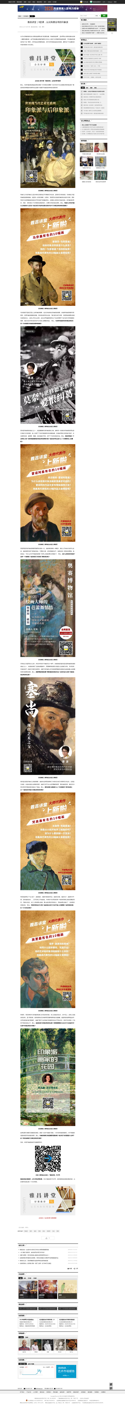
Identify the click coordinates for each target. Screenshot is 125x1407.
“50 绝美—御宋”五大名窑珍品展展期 (92, 110)
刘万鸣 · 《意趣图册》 (90, 24)
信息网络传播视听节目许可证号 (66, 1400)
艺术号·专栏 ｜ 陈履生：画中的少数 (92, 77)
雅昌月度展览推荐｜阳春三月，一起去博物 (94, 94)
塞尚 (31, 1231)
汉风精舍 (41, 1297)
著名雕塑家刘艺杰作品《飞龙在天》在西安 (94, 108)
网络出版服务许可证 (57, 1402)
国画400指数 (22, 1364)
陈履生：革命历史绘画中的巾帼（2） (93, 102)
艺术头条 (85, 2)
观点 (83, 33)
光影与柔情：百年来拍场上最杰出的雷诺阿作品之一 (34, 1255)
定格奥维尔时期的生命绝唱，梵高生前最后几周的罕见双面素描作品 (39, 1258)
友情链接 (83, 1392)
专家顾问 (96, 1392)
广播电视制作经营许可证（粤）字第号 (68, 1398)
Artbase (110, 2)
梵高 (39, 1231)
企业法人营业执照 (84, 1398)
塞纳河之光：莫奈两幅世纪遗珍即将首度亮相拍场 (34, 1260)
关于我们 (22, 1392)
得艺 (45, 2)
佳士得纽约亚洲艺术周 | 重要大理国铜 (93, 62)
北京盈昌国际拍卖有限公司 (46, 1322)
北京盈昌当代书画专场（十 (47, 1319)
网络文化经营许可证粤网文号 (31, 1402)
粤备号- (49, 1400)
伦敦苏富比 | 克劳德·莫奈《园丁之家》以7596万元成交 (35, 1263)
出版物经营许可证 (76, 1402)
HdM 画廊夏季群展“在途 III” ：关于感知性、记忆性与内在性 (99, 28)
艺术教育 (26, 16)
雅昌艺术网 (12, 2)
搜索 (104, 15)
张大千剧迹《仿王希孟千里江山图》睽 (93, 54)
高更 (58, 1231)
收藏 (70, 1268)
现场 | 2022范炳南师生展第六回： (92, 99)
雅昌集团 (90, 1392)
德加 (35, 1231)
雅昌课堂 (39, 2)
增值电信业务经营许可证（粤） (45, 1398)
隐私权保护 (76, 1392)
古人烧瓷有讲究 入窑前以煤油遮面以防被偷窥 (93, 129)
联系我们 (49, 1392)
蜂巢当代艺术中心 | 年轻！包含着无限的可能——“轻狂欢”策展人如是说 (102, 26)
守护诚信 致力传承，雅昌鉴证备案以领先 (94, 113)
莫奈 (44, 1231)
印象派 (26, 1231)
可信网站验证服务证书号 (92, 1402)
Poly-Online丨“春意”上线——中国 (92, 66)
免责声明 (69, 1392)
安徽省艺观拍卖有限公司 (25, 1322)
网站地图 (55, 1392)
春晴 (60, 1295)
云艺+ (104, 2)
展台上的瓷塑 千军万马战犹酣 (89, 125)
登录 (115, 2)
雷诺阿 (48, 1231)
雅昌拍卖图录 (97, 2)
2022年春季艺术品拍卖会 (26, 1319)
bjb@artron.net (39, 1388)
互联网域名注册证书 (83, 1400)
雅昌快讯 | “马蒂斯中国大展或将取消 (92, 97)
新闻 (49, 2)
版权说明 (62, 1392)
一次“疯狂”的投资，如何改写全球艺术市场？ (32, 1252)
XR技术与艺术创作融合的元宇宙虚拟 (93, 69)
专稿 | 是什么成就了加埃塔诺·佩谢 (92, 73)
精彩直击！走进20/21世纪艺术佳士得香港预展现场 (34, 1249)
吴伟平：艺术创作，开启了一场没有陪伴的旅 (93, 131)
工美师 (35, 1278)
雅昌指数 (19, 2)
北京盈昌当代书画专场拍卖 (67, 1319)
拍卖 (29, 2)
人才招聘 (35, 1392)
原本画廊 (21, 1297)
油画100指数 (31, 1364)
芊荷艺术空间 (62, 1297)
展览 (33, 2)
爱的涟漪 (41, 1295)
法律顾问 (103, 1392)
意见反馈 (111, 1388)
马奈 (53, 1231)
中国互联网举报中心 (94, 1400)
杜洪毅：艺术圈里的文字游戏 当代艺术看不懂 (93, 133)
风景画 (21, 1295)
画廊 (25, 2)
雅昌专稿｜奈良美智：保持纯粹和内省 (93, 105)
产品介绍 (29, 1392)
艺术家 (54, 2)
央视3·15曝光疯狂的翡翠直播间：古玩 (93, 51)
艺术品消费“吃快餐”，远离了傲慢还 (92, 43)
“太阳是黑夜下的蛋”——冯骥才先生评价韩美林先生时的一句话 (100, 33)
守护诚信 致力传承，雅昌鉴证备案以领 (93, 47)
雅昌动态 (42, 1392)
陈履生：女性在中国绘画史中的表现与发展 (94, 91)
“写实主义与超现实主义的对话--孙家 (92, 58)
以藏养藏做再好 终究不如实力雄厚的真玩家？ (93, 127)
